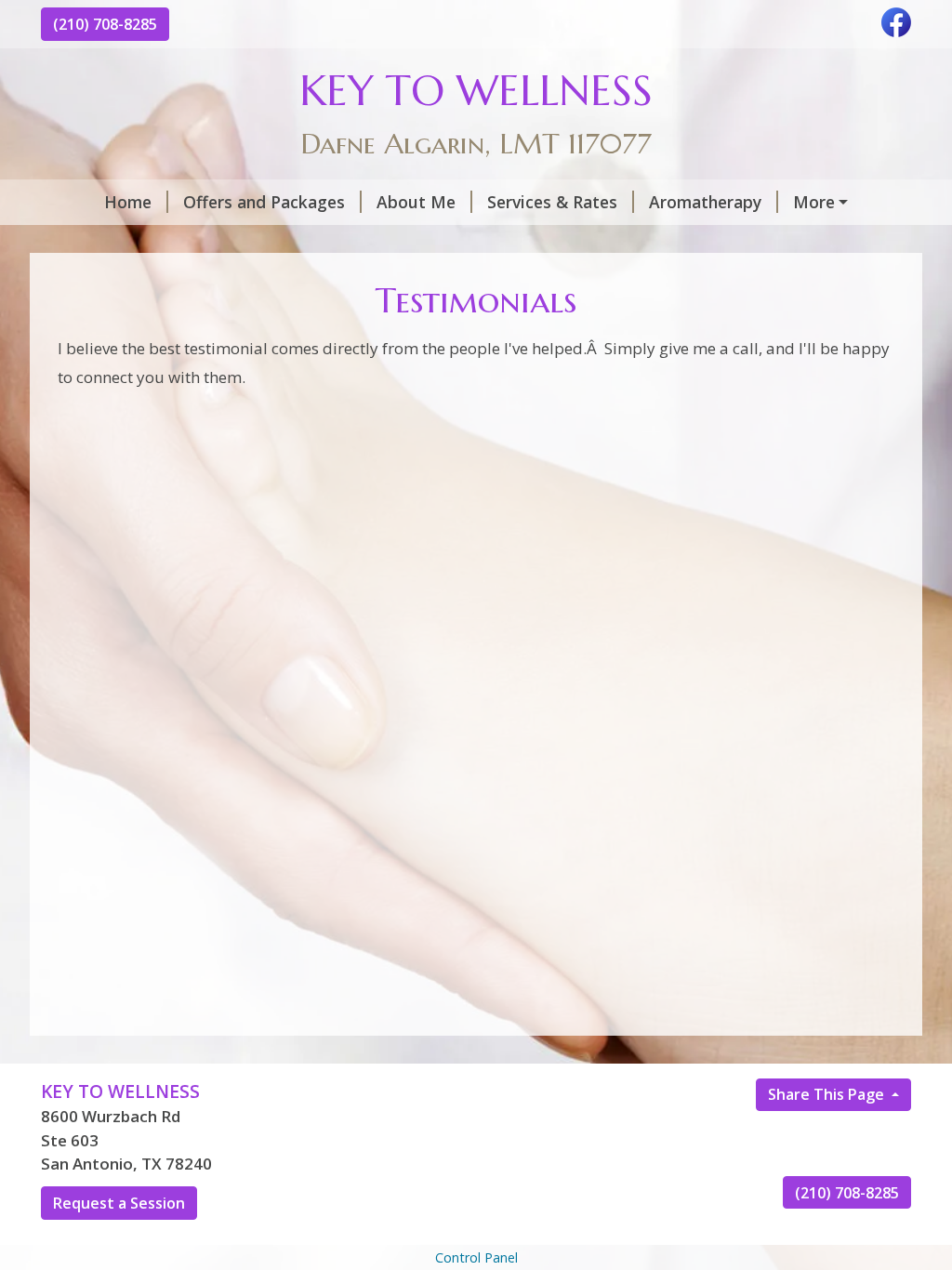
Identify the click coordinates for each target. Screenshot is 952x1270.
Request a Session (119, 1203)
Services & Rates (552, 202)
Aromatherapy (705, 202)
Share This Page (828, 1094)
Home (128, 202)
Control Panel (476, 1257)
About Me (416, 202)
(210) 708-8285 (105, 24)
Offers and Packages (264, 202)
